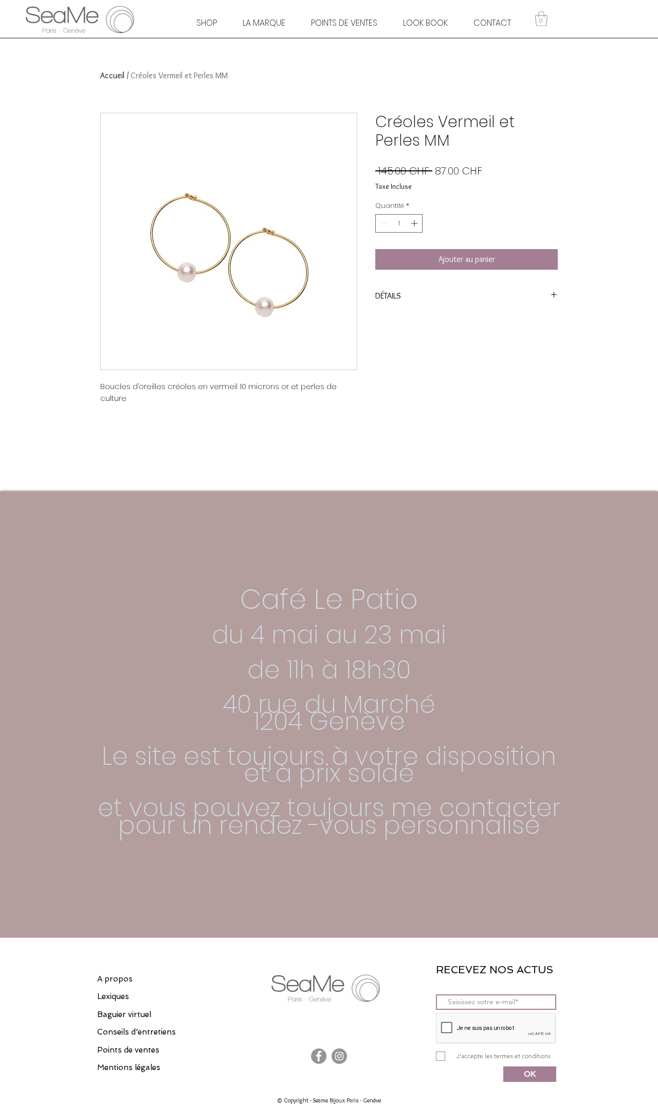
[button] (541, 18)
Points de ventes (128, 1050)
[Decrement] (383, 223)
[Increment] (415, 223)
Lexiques (113, 996)
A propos (115, 979)
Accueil (112, 75)
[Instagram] (339, 1056)
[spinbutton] (399, 223)
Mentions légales (128, 1067)
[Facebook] (318, 1056)
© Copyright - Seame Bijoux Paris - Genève (329, 1100)
